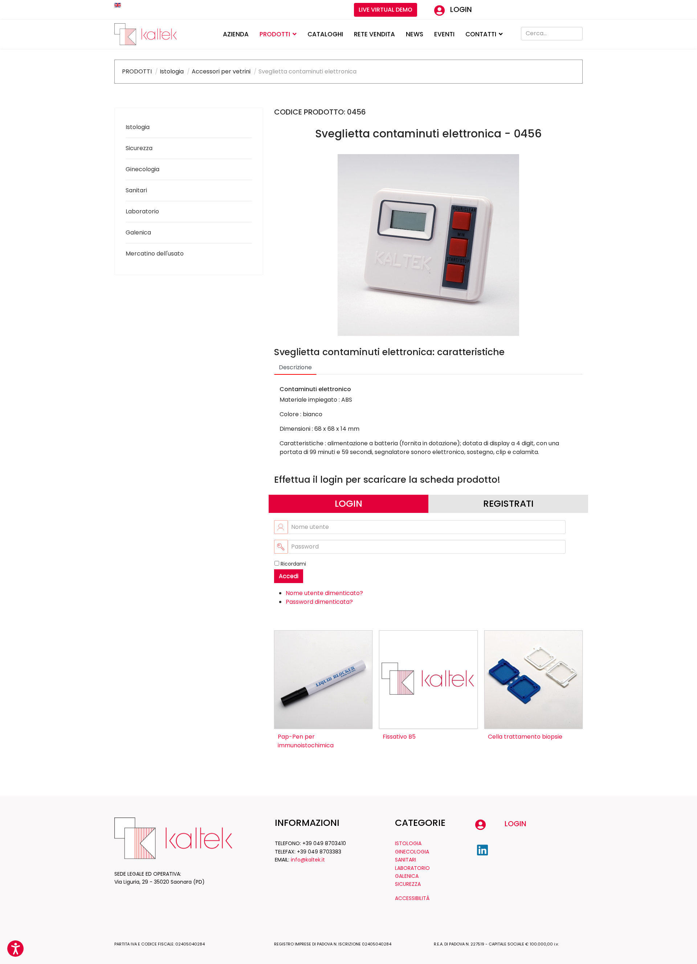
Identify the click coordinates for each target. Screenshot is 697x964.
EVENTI (444, 34)
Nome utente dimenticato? (324, 593)
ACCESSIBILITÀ (412, 898)
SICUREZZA (408, 884)
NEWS (414, 34)
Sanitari (136, 190)
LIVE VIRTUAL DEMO (385, 9)
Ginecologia (142, 169)
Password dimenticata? (319, 602)
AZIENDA (236, 34)
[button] (15, 948)
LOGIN (461, 9)
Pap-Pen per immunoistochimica (306, 741)
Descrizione (295, 367)
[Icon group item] (482, 850)
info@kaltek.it (308, 859)
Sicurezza (139, 148)
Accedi (288, 576)
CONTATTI (480, 34)
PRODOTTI (275, 34)
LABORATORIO (412, 868)
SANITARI (405, 859)
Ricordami (293, 563)
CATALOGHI (325, 34)
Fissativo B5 (399, 736)
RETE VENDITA (374, 34)
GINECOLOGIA (412, 851)
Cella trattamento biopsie (525, 736)
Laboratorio (142, 211)
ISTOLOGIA (408, 843)
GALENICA (407, 876)
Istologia (138, 127)
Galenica (138, 232)
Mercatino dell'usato (155, 253)
